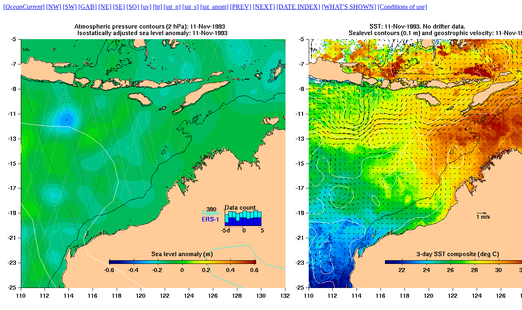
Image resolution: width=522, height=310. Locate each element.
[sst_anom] (214, 6)
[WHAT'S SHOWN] (349, 6)
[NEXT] (264, 6)
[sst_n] (172, 6)
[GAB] (87, 6)
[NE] (104, 6)
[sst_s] (190, 6)
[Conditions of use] (402, 6)
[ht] (157, 6)
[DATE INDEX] (298, 6)
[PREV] (240, 6)
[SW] (70, 6)
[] (23, 6)
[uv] (146, 6)
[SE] (119, 6)
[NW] (53, 6)
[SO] (132, 6)
